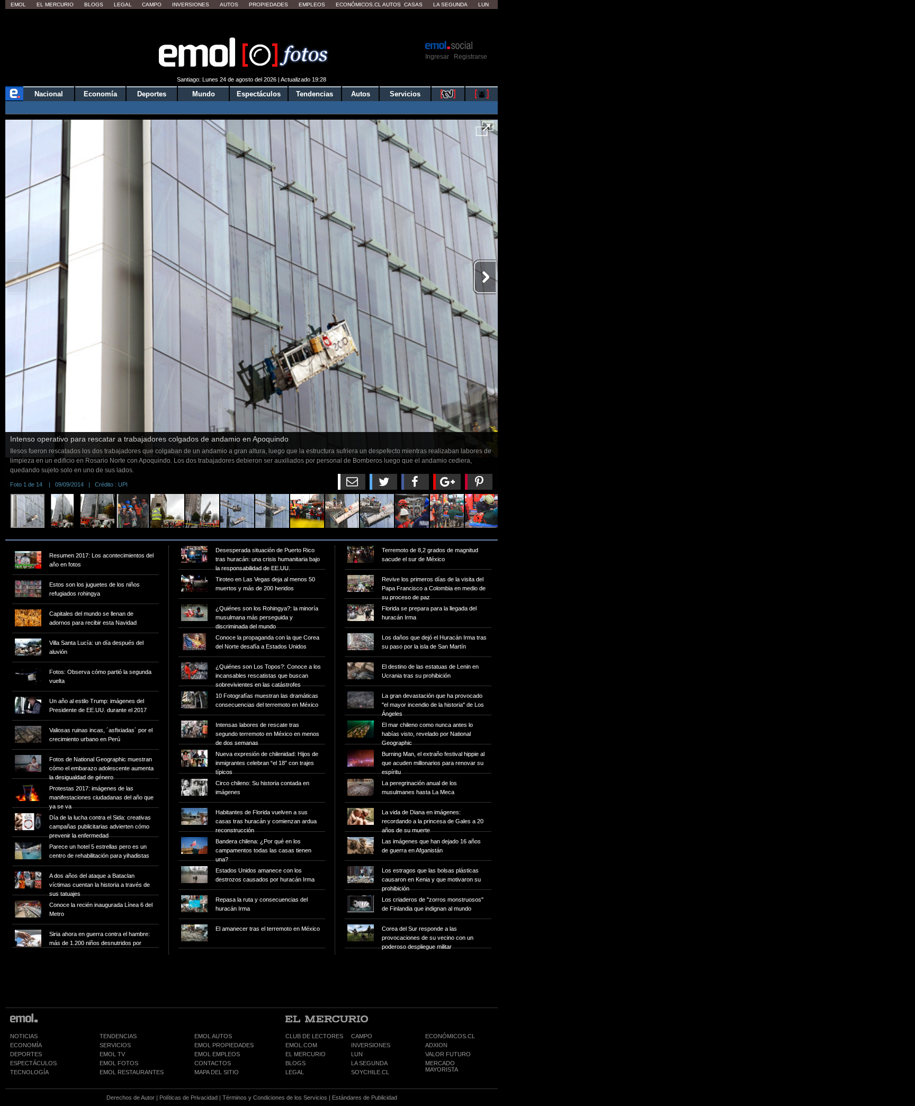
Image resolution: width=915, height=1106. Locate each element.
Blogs (93, 4)
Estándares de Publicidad (364, 1097)
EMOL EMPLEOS (217, 1054)
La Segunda (450, 4)
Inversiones (190, 4)
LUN (357, 1054)
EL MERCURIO (305, 1054)
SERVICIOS (115, 1045)
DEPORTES (26, 1054)
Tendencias (314, 94)
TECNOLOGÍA (29, 1072)
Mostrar (252, 24)
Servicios (405, 94)
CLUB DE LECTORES (314, 1036)
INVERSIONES (370, 1045)
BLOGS (295, 1063)
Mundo (203, 94)
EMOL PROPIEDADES (224, 1045)
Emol (18, 4)
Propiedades (268, 4)
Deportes (151, 94)
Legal (123, 4)
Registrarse (470, 56)
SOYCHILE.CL (370, 1072)
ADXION (436, 1045)
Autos (229, 4)
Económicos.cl (358, 4)
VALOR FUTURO (448, 1054)
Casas (413, 4)
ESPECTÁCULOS (33, 1063)
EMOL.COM (301, 1045)
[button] (485, 132)
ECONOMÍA (26, 1045)
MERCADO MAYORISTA (441, 1066)
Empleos (312, 4)
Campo (152, 4)
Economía (100, 94)
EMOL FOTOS (119, 1063)
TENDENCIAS (118, 1036)
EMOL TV (112, 1054)
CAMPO (361, 1036)
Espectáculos (259, 94)
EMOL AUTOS (213, 1036)
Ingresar (437, 56)
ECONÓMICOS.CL (450, 1036)
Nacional (48, 94)
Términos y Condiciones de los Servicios (274, 1097)
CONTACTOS (212, 1063)
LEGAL (294, 1072)
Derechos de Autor (130, 1097)
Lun (483, 4)
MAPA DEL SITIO (216, 1072)
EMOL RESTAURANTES (132, 1072)
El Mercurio (55, 4)
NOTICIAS (24, 1036)
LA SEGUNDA (369, 1063)
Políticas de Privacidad (188, 1097)
